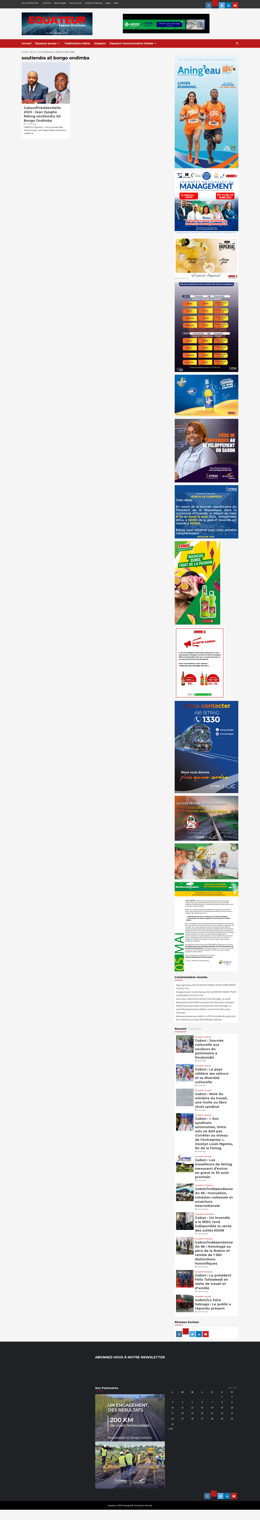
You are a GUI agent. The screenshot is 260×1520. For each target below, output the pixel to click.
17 (172, 1413)
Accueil (26, 43)
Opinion (208, 1115)
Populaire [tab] (195, 1028)
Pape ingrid (181, 985)
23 (232, 1413)
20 (202, 1413)
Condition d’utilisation (94, 3)
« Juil (170, 1428)
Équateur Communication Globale (131, 43)
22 (222, 1413)
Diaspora (100, 43)
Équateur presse (46, 43)
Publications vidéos (77, 43)
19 (192, 1413)
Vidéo (116, 3)
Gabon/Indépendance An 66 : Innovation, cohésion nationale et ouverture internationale (214, 1197)
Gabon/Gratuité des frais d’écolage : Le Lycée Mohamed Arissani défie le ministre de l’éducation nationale (203, 1009)
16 (232, 1407)
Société (207, 1090)
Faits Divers (209, 1214)
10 (172, 1407)
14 (212, 1407)
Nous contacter (75, 3)
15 (222, 1407)
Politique (39, 101)
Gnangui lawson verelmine (189, 991)
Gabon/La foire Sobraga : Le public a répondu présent (213, 1304)
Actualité (28, 101)
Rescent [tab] (180, 1028)
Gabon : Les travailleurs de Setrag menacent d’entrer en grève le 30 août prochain (213, 1168)
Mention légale (60, 3)
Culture (207, 1037)
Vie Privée (47, 3)
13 (202, 1407)
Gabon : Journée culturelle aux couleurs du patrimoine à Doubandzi (209, 1049)
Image (108, 3)
